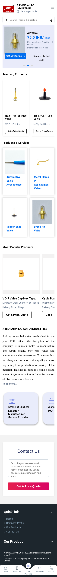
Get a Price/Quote (15, 56)
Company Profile (15, 523)
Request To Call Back (42, 58)
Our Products (13, 527)
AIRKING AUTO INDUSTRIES (25, 7)
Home (9, 518)
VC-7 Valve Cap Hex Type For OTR (19, 298)
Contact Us (12, 531)
